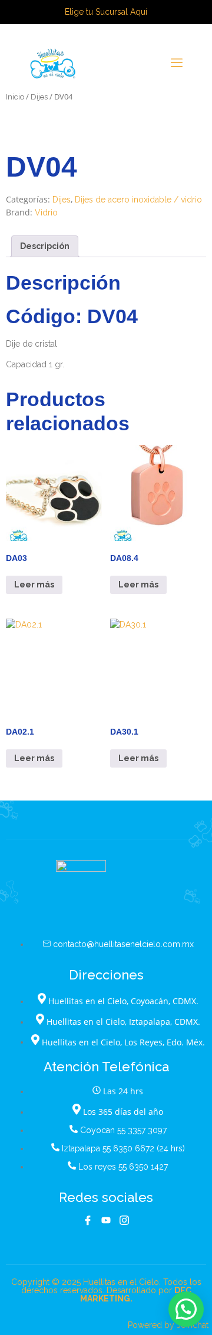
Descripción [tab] (44, 246)
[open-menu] (177, 64)
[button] (186, 1309)
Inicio (15, 96)
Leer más (34, 584)
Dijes (39, 96)
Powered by (168, 1325)
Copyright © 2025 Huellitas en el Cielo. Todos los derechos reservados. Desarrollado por (106, 1290)
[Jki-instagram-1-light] (124, 1220)
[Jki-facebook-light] (87, 1220)
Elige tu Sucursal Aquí (106, 11)
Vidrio (46, 212)
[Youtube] (106, 1220)
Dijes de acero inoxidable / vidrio (138, 199)
